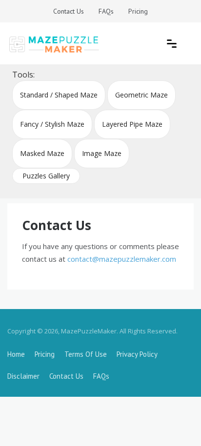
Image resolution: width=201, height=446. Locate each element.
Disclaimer (23, 376)
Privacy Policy (137, 354)
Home (16, 354)
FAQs (106, 11)
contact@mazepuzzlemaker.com (121, 259)
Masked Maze (42, 153)
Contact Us (68, 11)
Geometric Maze (141, 94)
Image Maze (101, 153)
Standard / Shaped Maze (59, 94)
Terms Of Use (85, 354)
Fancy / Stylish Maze (52, 124)
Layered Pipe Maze (132, 124)
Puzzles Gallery (46, 175)
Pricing (138, 11)
